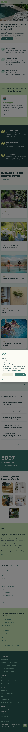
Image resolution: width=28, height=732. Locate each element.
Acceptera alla (20, 374)
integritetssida (18, 370)
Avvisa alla (8, 374)
